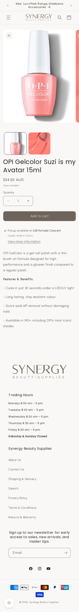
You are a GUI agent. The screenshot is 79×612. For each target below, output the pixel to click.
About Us (14, 460)
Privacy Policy (17, 498)
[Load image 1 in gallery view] (15, 143)
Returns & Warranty (22, 517)
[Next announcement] (71, 5)
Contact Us (16, 469)
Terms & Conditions (22, 508)
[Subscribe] (65, 553)
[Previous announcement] (7, 5)
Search (13, 488)
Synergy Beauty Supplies (44, 602)
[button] (8, 17)
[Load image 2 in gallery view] (39, 143)
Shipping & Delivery (22, 479)
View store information (24, 241)
